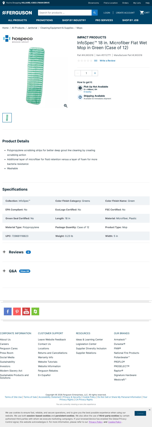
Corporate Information (15, 333)
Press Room (6, 352)
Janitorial (33, 27)
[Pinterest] (17, 311)
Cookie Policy (89, 397)
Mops (79, 27)
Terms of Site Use (13, 397)
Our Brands (121, 333)
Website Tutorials (47, 361)
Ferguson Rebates (48, 370)
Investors (5, 366)
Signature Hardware (125, 375)
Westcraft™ (120, 379)
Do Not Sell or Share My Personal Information (119, 397)
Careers (4, 343)
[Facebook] (8, 311)
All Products (17, 20)
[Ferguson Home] (17, 12)
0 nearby (87, 92)
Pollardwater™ (122, 357)
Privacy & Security (72, 397)
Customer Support (50, 333)
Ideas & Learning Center (89, 339)
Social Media (7, 357)
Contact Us (44, 343)
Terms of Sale (30, 397)
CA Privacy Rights (84, 399)
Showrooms (93, 3)
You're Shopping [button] (27, 3)
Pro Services (104, 20)
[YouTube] (26, 311)
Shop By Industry (74, 20)
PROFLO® (119, 361)
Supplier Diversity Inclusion (91, 348)
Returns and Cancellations (52, 352)
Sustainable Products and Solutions (14, 376)
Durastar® (119, 343)
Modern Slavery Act (11, 370)
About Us (5, 339)
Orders (125, 3)
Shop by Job (130, 20)
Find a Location (111, 3)
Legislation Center (86, 343)
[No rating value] (85, 61)
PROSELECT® (121, 366)
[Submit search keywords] (95, 13)
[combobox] (66, 13)
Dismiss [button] (140, 413)
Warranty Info (45, 357)
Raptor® (118, 370)
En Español (44, 375)
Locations (43, 348)
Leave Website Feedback (52, 339)
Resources (83, 333)
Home (5, 27)
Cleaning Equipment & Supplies (57, 27)
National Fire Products (126, 352)
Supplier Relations (86, 352)
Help (148, 3)
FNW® (117, 348)
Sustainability (7, 361)
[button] (149, 410)
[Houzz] (35, 311)
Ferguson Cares (9, 348)
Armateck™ (120, 339)
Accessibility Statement (50, 397)
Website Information (49, 366)
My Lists (137, 3)
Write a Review (107, 60)
